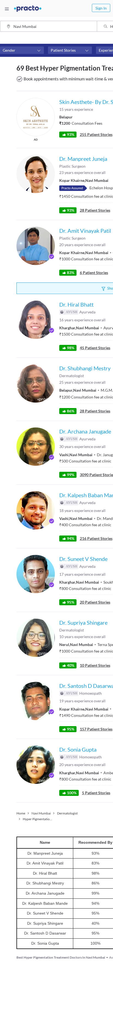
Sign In (101, 8)
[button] (22, 50)
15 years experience (76, 109)
